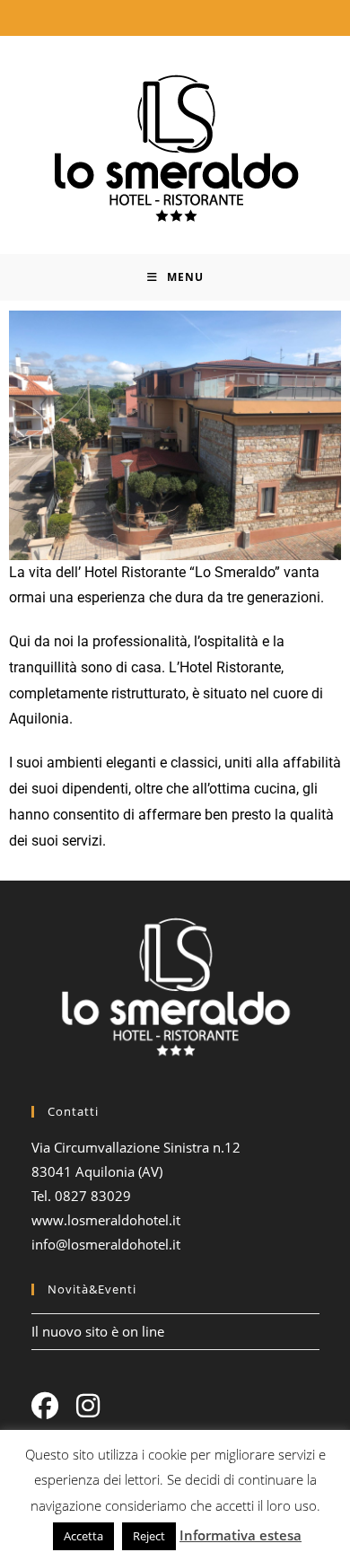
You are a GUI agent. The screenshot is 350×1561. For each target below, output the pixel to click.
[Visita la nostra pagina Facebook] (44, 1405)
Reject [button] (149, 1536)
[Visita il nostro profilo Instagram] (88, 1405)
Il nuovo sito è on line (97, 1331)
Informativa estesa (240, 1535)
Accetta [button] (83, 1536)
